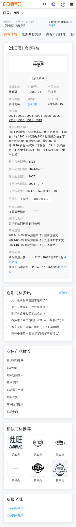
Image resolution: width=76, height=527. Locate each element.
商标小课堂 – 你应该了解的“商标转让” (35, 333)
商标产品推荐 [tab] (56, 34)
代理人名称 (16, 218)
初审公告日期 (17, 169)
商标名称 (14, 86)
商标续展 (12, 368)
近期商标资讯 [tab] (31, 34)
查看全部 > (64, 292)
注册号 (32, 86)
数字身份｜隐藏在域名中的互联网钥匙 (35, 327)
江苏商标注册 (15, 508)
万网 (17, 21)
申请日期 (53, 99)
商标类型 (14, 99)
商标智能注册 (15, 360)
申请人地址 (16, 207)
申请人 (13, 198)
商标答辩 (12, 382)
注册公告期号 (17, 176)
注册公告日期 (17, 183)
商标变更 (12, 397)
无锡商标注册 (15, 515)
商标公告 (14, 252)
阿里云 (7, 21)
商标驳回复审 (15, 375)
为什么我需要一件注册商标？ (29, 307)
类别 (31, 99)
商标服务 (30, 21)
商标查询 (12, 411)
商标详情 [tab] (10, 34)
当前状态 (53, 86)
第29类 (32, 104)
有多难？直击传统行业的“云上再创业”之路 (37, 320)
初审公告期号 (17, 161)
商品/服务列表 (18, 127)
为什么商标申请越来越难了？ (29, 300)
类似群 (13, 111)
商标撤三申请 (15, 390)
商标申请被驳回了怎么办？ (28, 313)
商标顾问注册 (15, 404)
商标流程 (14, 230)
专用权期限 (16, 191)
